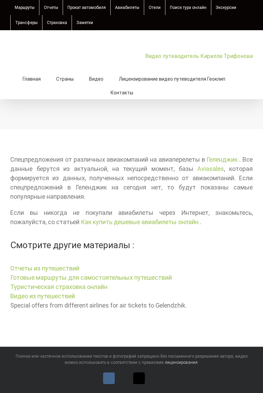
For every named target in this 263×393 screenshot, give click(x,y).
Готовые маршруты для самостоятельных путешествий (91, 277)
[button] (150, 92)
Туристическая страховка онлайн (59, 286)
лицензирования (181, 362)
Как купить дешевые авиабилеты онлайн (140, 222)
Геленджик (222, 159)
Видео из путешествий (42, 296)
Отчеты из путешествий (44, 268)
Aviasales (210, 168)
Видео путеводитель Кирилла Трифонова (199, 56)
